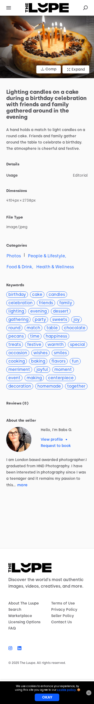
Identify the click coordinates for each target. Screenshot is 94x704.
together (76, 386)
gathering (18, 319)
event (14, 377)
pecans (16, 336)
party (40, 319)
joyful (42, 369)
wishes (40, 352)
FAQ (12, 628)
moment (63, 369)
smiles (60, 352)
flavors (58, 361)
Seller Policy (62, 616)
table (52, 327)
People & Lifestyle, (47, 255)
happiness (56, 336)
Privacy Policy (64, 609)
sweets (59, 319)
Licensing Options (24, 622)
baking (38, 361)
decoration (19, 386)
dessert (60, 311)
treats (14, 344)
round (14, 327)
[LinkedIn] (18, 648)
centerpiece (61, 377)
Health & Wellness (55, 266)
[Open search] (85, 8)
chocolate (74, 327)
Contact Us (61, 622)
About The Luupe (23, 603)
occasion (17, 352)
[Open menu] (8, 8)
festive (34, 344)
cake (37, 294)
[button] (47, 47)
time (34, 336)
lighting (16, 311)
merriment (19, 369)
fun (75, 361)
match (33, 327)
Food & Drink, (20, 266)
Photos (14, 255)
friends (46, 302)
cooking (16, 361)
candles (57, 294)
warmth (56, 344)
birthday (17, 294)
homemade (49, 386)
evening (38, 311)
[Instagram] (11, 648)
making (34, 377)
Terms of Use (63, 603)
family (65, 302)
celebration (20, 302)
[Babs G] (18, 439)
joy (76, 319)
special (77, 344)
